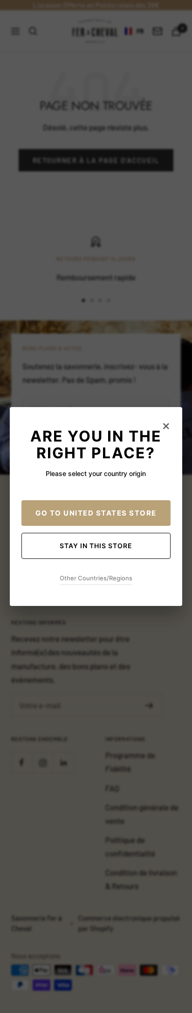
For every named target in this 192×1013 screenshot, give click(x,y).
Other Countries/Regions (96, 578)
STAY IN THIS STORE (96, 546)
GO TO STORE (96, 513)
